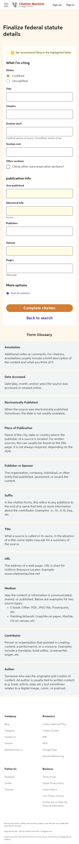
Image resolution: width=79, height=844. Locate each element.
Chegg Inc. (10, 731)
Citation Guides (50, 731)
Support (9, 743)
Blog (7, 724)
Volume (10, 243)
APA (45, 737)
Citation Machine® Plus (54, 724)
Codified (18, 76)
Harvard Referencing (53, 756)
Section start (13, 123)
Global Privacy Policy (53, 783)
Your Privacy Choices (53, 796)
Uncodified (20, 81)
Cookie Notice (50, 790)
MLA (45, 743)
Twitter (8, 783)
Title (9, 89)
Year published (15, 185)
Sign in (70, 5)
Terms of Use (49, 777)
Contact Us (10, 737)
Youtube (9, 790)
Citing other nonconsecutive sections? (38, 166)
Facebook (10, 777)
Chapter (11, 106)
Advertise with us (13, 750)
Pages (10, 260)
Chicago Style (50, 750)
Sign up (57, 5)
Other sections (15, 161)
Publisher (12, 223)
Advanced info (15, 203)
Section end (13, 144)
